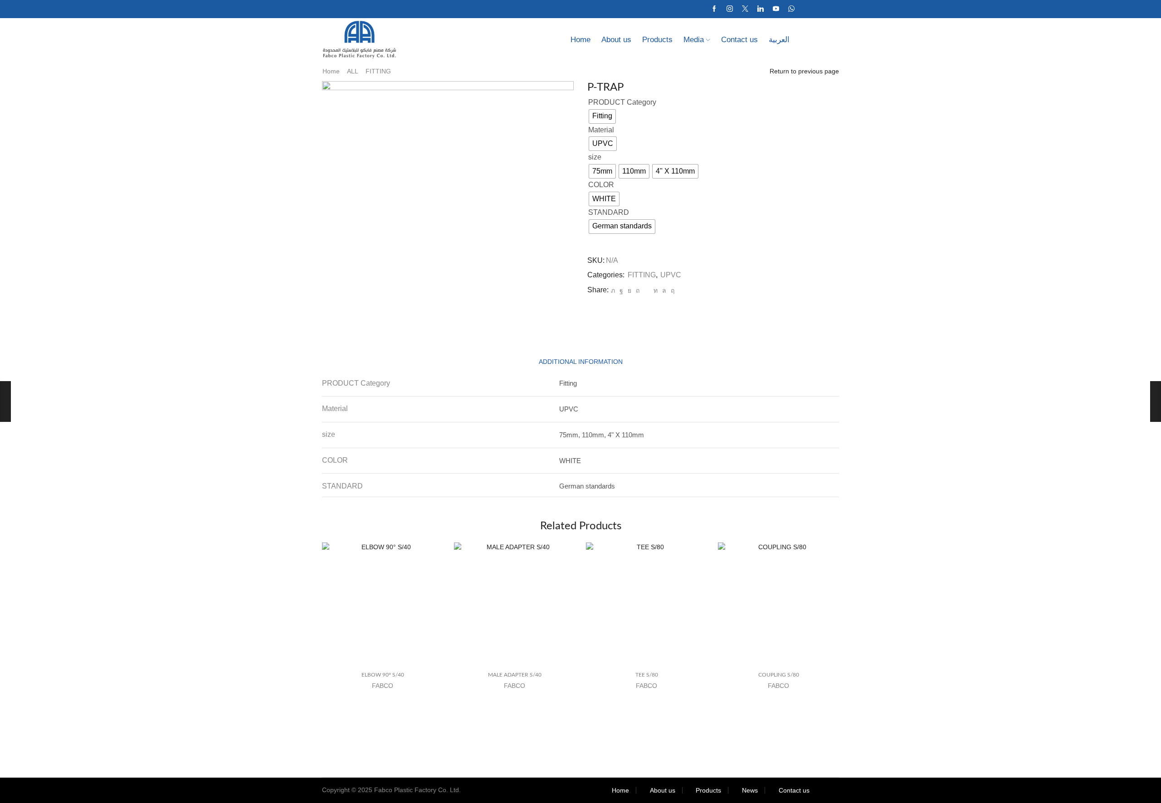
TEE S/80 (646, 674)
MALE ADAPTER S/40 (514, 674)
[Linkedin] (760, 9)
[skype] (671, 290)
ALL (352, 71)
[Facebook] (714, 9)
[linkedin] (655, 290)
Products (657, 39)
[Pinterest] (638, 290)
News (750, 790)
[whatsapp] (664, 290)
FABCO (382, 685)
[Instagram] (730, 9)
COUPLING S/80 (778, 674)
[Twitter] (745, 9)
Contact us (739, 39)
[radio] (602, 116)
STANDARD (608, 212)
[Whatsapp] (791, 9)
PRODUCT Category (622, 102)
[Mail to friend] (646, 290)
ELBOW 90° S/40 (382, 674)
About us (616, 39)
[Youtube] (776, 9)
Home (580, 39)
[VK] (629, 290)
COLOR (601, 185)
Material (601, 130)
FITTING (378, 71)
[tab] (580, 362)
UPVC (670, 275)
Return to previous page (804, 71)
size (594, 157)
